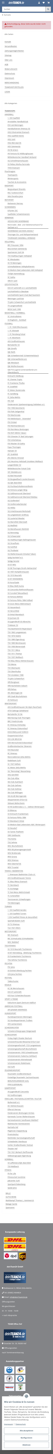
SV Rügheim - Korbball (17, 320)
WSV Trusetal (13, 867)
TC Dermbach (13, 885)
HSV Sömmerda (14, 146)
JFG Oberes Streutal (16, 458)
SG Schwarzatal (14, 536)
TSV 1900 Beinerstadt (16, 646)
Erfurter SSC (13, 210)
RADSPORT (9, 185)
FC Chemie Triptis (15, 379)
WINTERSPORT (11, 703)
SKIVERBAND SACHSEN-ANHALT (21, 231)
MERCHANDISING (12, 82)
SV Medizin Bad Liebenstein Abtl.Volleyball (25, 270)
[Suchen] (48, 9)
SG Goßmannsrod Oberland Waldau (22, 497)
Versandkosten (11, 46)
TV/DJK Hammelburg (16, 273)
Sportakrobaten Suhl (16, 921)
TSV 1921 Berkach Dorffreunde (20, 1152)
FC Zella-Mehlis (14, 397)
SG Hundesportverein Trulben (20, 1020)
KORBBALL (9, 1159)
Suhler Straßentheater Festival (20, 1145)
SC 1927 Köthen (14, 764)
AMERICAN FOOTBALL (14, 1006)
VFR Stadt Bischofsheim (17, 696)
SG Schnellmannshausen (18, 160)
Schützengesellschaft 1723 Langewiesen (24, 1045)
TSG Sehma (12, 842)
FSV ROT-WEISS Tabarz (17, 433)
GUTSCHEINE (11, 1197)
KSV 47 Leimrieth (15, 992)
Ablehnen (26, 1445)
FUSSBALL (9, 323)
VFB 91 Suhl (12, 281)
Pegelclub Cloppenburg (17, 1131)
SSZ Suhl (11, 1067)
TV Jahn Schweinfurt (16, 678)
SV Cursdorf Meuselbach (18, 593)
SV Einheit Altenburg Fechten (20, 970)
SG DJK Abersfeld (15, 483)
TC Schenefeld (13, 896)
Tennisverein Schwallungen (19, 899)
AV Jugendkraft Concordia (18, 1091)
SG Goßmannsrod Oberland (19, 493)
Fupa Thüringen (14, 447)
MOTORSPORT (11, 931)
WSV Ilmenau (13, 860)
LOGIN (7, 91)
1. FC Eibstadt (13, 330)
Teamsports (12, 175)
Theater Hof (12, 1148)
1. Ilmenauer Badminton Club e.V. (21, 874)
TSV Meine (12, 664)
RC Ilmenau (12, 753)
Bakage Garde (11, 1204)
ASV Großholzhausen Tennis (19, 878)
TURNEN (8, 906)
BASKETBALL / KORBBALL (15, 313)
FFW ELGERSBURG (15, 1084)
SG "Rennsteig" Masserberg (19, 771)
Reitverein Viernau (15, 203)
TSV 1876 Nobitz (14, 636)
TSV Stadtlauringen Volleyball (20, 256)
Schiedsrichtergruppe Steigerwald (22, 1031)
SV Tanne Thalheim (16, 832)
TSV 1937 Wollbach (15, 657)
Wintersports (13, 178)
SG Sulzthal (12, 547)
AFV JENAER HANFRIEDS (17, 1010)
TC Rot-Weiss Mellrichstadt (19, 892)
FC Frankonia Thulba (16, 383)
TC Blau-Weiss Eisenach (17, 881)
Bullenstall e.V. (14, 1102)
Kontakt (8, 42)
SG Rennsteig (13, 532)
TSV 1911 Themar (15, 653)
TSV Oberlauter (14, 668)
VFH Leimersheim (15, 1024)
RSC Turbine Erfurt (15, 193)
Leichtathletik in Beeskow (18, 291)
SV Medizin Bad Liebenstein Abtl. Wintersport (26, 824)
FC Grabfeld (12, 386)
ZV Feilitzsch (13, 700)
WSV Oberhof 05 (14, 864)
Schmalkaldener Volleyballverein (21, 266)
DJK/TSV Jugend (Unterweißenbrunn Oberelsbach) (22, 371)
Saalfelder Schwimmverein (19, 214)
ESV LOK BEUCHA (15, 739)
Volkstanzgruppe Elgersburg (19, 1156)
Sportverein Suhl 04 (16, 252)
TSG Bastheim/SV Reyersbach (20, 629)
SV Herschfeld (13, 611)
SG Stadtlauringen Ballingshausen (22, 540)
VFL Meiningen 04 (15, 693)
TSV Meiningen (14, 903)
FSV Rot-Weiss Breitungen (18, 429)
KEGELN (8, 985)
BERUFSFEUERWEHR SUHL (18, 1081)
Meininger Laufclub (16, 298)
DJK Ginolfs (12, 348)
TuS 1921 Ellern (14, 928)
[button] (39, 2)
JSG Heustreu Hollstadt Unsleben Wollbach (25, 461)
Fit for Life (12, 1173)
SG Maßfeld (12, 525)
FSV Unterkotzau (14, 440)
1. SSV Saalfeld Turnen (17, 913)
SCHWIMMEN (10, 207)
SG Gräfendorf (13, 500)
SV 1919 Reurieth (15, 575)
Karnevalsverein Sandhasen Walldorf (23, 1120)
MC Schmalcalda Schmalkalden (20, 938)
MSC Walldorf (13, 942)
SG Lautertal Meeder (16, 518)
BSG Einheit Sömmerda (17, 249)
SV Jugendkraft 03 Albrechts (19, 621)
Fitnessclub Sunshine (16, 1177)
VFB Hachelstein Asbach (17, 686)
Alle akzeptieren (26, 1431)
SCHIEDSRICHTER (12, 1027)
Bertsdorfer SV (14, 345)
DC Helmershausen (16, 1106)
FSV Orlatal (12, 422)
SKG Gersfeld (13, 775)
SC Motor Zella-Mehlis (17, 767)
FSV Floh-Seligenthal (16, 411)
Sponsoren (10, 1207)
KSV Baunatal (13, 750)
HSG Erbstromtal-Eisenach (18, 132)
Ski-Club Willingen (15, 792)
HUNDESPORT (10, 1013)
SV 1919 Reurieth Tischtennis (20, 949)
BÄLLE (8, 1193)
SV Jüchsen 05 (13, 618)
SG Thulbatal (13, 550)
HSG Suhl (11, 139)
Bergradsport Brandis (17, 189)
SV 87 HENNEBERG (15, 579)
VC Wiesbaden (13, 259)
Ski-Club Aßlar (13, 778)
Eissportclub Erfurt (15, 735)
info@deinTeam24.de (18, 1297)
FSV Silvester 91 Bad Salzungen (20, 436)
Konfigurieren (26, 1438)
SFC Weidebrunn (14, 472)
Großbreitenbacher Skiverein (20, 746)
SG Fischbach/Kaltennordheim (20, 486)
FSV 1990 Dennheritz (16, 408)
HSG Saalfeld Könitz (16, 136)
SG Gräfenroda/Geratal (17, 504)
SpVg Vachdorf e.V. (15, 557)
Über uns (8, 60)
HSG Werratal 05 (14, 143)
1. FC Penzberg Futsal (16, 334)
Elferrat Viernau (14, 1109)
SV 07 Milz (12, 564)
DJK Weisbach (13, 362)
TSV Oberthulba (14, 671)
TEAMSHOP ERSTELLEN (14, 87)
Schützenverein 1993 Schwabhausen (23, 1052)
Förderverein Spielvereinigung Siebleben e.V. (26, 404)
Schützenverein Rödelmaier (19, 1063)
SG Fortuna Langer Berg (17, 490)
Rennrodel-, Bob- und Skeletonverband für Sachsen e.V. (25, 226)
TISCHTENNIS (10, 945)
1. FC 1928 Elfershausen (17, 327)
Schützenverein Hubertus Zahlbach (22, 1056)
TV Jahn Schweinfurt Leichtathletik (22, 302)
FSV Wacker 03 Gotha (16, 443)
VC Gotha (11, 277)
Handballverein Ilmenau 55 (19, 128)
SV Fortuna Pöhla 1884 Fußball (20, 600)
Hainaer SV (12, 451)
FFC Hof (11, 401)
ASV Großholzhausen (16, 341)
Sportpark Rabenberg (16, 1184)
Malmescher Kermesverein (19, 1123)
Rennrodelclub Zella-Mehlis (19, 757)
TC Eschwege (13, 888)
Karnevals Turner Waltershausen (21, 1116)
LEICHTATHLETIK (11, 284)
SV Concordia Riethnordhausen (20, 589)
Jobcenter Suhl (14, 1180)
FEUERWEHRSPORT (12, 1070)
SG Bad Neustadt (15, 475)
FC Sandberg (13, 394)
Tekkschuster (13, 981)
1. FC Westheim (14, 338)
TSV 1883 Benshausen (17, 643)
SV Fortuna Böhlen (15, 596)
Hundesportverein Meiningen (20, 1017)
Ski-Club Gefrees (14, 785)
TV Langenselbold (15, 306)
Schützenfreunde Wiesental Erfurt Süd (24, 1042)
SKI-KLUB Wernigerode (17, 796)
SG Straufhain (13, 543)
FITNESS (8, 1170)
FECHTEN (8, 963)
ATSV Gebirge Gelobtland (18, 710)
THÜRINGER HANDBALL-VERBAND (21, 238)
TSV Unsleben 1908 (15, 675)
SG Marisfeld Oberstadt (17, 522)
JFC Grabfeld (13, 454)
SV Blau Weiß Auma (16, 586)
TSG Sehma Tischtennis (17, 960)
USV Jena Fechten (15, 974)
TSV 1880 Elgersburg (16, 639)
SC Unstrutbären (14, 316)
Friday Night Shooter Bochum (20, 1038)
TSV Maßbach (13, 1166)
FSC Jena (11, 967)
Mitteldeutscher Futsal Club (19, 468)
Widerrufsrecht (11, 69)
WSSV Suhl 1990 (14, 309)
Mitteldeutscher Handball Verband (22, 157)
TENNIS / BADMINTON (14, 871)
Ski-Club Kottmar (15, 789)
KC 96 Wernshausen (16, 988)
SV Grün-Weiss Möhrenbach (19, 604)
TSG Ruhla (12, 839)
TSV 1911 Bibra (14, 650)
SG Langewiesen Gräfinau (18, 515)
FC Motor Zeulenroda (16, 390)
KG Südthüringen (15, 1095)
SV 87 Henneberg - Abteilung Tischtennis (24, 953)
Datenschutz (21, 1424)
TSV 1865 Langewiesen (17, 632)
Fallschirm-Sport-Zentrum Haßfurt (22, 1002)
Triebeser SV (13, 625)
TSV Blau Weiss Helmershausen (21, 661)
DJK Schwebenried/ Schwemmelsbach (23, 355)
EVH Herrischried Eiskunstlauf (20, 742)
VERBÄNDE (9, 217)
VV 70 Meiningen (14, 263)
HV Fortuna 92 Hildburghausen (20, 153)
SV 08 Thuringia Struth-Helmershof (22, 568)
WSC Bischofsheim (15, 846)
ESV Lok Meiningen (15, 125)
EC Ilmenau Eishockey (17, 725)
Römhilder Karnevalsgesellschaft (21, 1138)
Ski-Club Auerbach (15, 782)
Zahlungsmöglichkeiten (14, 51)
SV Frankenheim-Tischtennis (19, 956)
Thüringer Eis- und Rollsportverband (23, 234)
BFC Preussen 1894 (15, 245)
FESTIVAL (8, 977)
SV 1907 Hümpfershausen (18, 572)
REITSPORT (9, 200)
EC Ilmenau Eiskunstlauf (18, 728)
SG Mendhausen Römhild (18, 529)
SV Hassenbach (14, 607)
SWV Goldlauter (14, 835)
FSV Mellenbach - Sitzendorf (19, 418)
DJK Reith (11, 352)
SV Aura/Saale (13, 582)
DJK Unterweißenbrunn (17, 359)
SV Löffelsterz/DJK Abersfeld (19, 1163)
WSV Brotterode (14, 853)
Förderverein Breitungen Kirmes (21, 1113)
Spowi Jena (12, 1188)
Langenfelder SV (14, 465)
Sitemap (8, 55)
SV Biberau (12, 810)
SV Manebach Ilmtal (16, 821)
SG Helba (11, 507)
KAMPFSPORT (10, 1088)
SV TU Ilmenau (14, 924)
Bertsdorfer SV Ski (15, 714)
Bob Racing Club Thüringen (19, 718)
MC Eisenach (13, 935)
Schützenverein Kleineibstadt (20, 1059)
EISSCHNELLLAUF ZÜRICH (18, 732)
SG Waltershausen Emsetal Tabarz (22, 554)
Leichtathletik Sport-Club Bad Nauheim (24, 295)
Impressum (8, 1424)
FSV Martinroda (14, 415)
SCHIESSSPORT (11, 1034)
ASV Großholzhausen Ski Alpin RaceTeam (25, 707)
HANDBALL (9, 114)
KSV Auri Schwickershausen (19, 995)
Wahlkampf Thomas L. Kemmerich (20, 1200)
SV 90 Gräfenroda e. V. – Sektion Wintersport (26, 807)
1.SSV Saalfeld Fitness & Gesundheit (22, 917)
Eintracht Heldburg (15, 376)
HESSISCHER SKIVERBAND (18, 221)
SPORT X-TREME (11, 999)
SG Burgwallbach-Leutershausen (21, 479)
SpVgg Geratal (13, 561)
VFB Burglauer (13, 682)
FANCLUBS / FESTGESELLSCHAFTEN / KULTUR (23, 1099)
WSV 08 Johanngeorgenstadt (19, 849)
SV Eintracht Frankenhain (18, 814)
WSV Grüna (12, 856)
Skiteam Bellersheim (16, 803)
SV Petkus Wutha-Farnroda (19, 164)
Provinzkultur (13, 1134)
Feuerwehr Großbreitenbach (19, 1074)
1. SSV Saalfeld (14, 118)
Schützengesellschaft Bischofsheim (22, 1049)
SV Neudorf (12, 828)
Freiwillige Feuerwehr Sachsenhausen (23, 1077)
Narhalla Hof (13, 1127)
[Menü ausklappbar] (3, 1)
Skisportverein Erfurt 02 (17, 799)
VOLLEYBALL (10, 241)
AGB (6, 64)
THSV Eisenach (14, 168)
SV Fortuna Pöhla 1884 (17, 817)
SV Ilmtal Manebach (16, 614)
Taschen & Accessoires (17, 182)
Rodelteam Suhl (14, 760)
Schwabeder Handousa (17, 1141)
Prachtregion (10, 171)
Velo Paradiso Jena (15, 196)
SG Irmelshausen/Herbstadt (19, 511)
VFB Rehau (12, 689)
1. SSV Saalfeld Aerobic (17, 910)
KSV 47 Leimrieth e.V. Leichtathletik (22, 288)
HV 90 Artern (13, 150)
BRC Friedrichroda (15, 721)
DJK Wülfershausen (16, 366)
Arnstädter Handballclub (18, 121)
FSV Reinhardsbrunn (16, 426)
